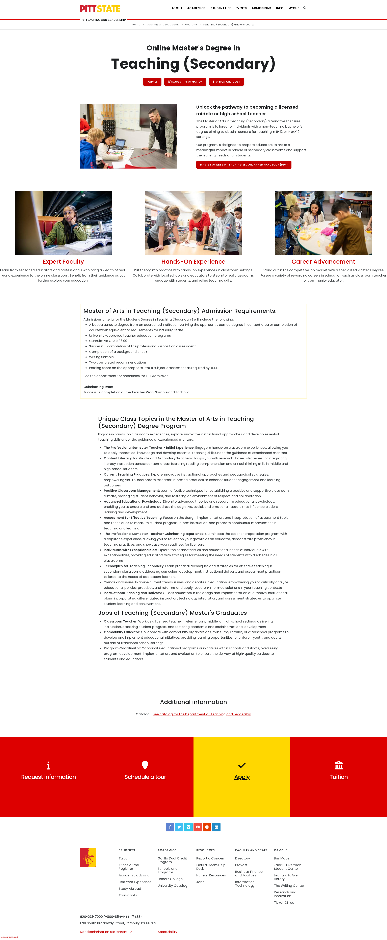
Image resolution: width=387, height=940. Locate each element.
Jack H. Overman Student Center (287, 867)
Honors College (170, 879)
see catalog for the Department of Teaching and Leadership (202, 714)
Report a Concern (210, 858)
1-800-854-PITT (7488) (123, 916)
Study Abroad (130, 888)
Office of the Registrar (129, 867)
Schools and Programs (168, 870)
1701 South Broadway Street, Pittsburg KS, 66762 (118, 923)
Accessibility (167, 932)
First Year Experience (135, 882)
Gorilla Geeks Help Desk (211, 867)
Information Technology (245, 884)
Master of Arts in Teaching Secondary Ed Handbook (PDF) (244, 164)
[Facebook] (170, 827)
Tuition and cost (227, 81)
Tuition (124, 858)
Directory (242, 858)
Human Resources (211, 875)
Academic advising (134, 875)
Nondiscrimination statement (104, 932)
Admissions (261, 8)
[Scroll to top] (378, 933)
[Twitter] (179, 827)
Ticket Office (284, 902)
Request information (187, 81)
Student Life (220, 8)
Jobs (200, 882)
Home (136, 24)
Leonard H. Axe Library (286, 877)
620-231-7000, (91, 916)
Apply (153, 81)
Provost (241, 865)
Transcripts (128, 895)
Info (279, 8)
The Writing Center (289, 885)
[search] (304, 8)
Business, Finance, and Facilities (249, 873)
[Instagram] (207, 827)
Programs (191, 24)
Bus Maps (281, 858)
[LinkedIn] (216, 827)
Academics (196, 8)
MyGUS (294, 8)
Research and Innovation (285, 894)
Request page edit (9, 937)
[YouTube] (198, 827)
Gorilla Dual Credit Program (172, 860)
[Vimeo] (188, 827)
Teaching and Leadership (105, 19)
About (177, 8)
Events (241, 8)
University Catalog (172, 885)
